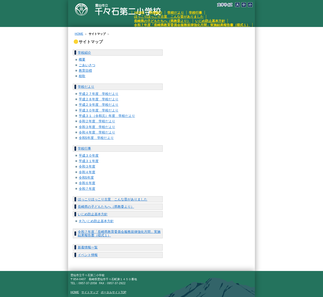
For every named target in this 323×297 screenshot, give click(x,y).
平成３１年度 (89, 161)
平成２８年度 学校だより (98, 99)
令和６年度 (87, 183)
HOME (139, 12)
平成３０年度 (89, 155)
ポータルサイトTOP (113, 292)
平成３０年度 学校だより (98, 110)
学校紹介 (155, 12)
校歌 (82, 76)
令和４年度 (87, 172)
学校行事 (195, 12)
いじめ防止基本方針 (210, 21)
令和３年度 (87, 166)
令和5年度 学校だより (96, 138)
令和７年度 (87, 189)
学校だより (175, 12)
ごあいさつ (87, 65)
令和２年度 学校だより (97, 121)
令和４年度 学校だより (97, 132)
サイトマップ (89, 292)
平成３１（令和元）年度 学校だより (107, 116)
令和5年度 (86, 177)
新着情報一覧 (88, 247)
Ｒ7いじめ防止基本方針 (96, 221)
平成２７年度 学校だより (98, 94)
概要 (82, 59)
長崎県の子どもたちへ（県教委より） (162, 21)
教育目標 (85, 70)
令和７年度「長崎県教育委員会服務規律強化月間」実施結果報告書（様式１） (192, 25)
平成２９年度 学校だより (98, 104)
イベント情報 (88, 255)
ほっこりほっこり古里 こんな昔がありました (169, 16)
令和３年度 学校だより (97, 127)
